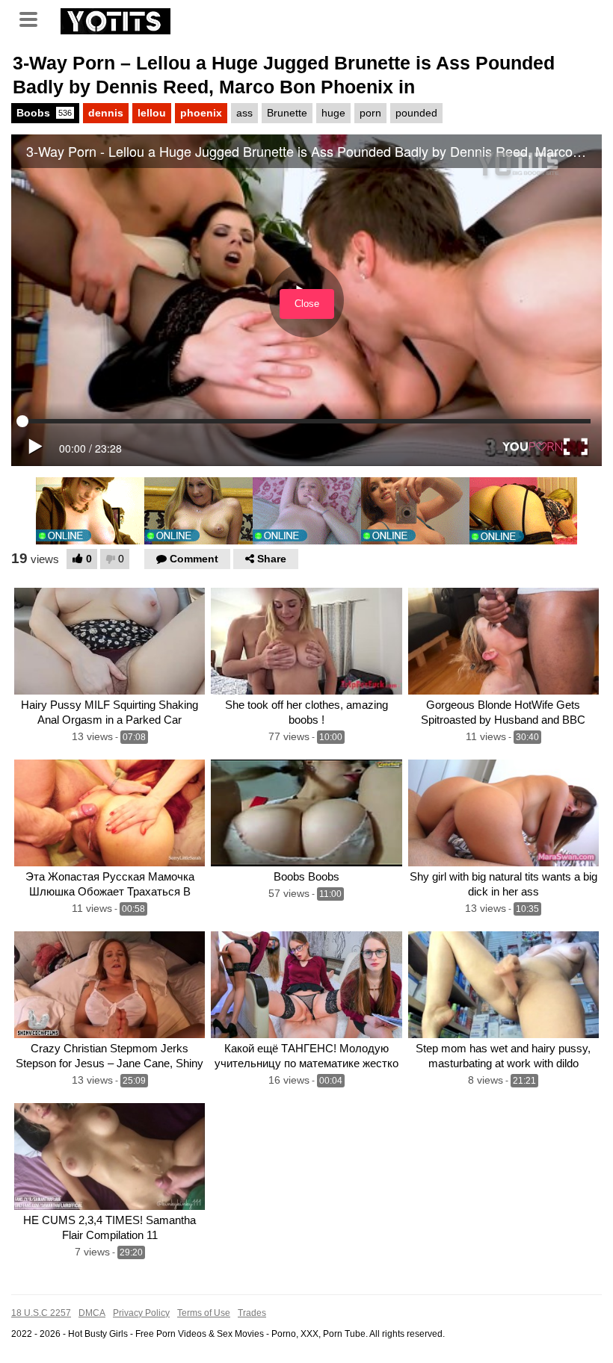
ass (244, 113)
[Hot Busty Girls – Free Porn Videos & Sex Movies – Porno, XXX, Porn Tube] (115, 19)
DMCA (91, 1313)
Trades (252, 1313)
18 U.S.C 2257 (41, 1313)
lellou (152, 113)
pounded (416, 113)
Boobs (44, 113)
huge (333, 113)
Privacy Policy (141, 1313)
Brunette (287, 113)
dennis (105, 113)
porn (370, 113)
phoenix (201, 113)
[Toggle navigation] (33, 18)
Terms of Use (203, 1313)
